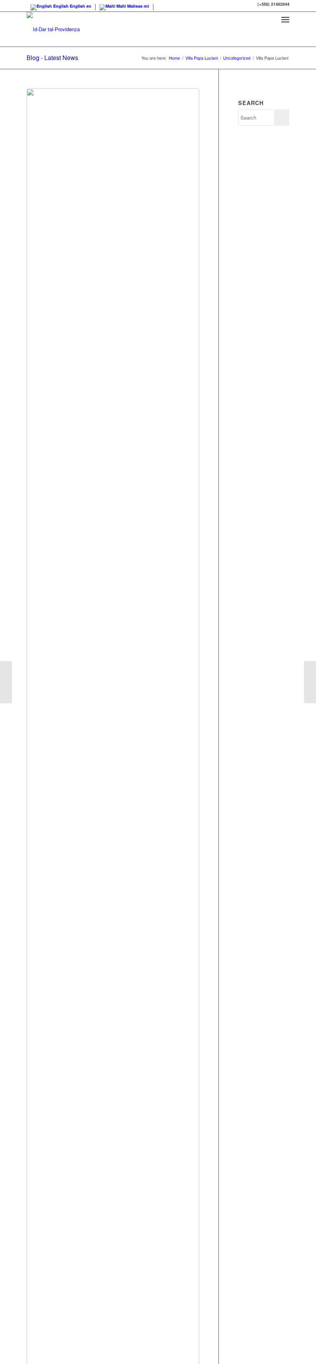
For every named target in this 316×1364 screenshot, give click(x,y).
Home (174, 58)
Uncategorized (236, 58)
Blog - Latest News (52, 57)
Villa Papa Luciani (201, 58)
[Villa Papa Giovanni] (6, 682)
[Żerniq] (310, 682)
